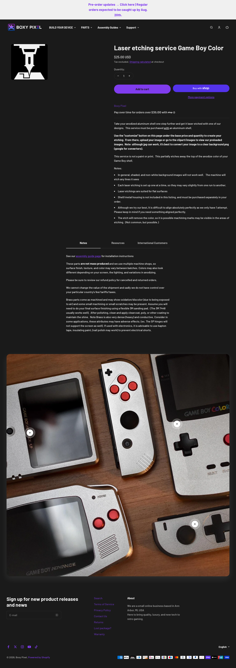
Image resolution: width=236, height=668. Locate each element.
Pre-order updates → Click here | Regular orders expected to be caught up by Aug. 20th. (118, 9)
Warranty (99, 634)
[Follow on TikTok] (36, 647)
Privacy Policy (102, 610)
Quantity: (119, 69)
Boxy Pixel (120, 105)
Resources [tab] (117, 243)
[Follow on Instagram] (22, 647)
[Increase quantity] (129, 76)
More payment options (201, 97)
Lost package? (102, 628)
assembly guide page (88, 256)
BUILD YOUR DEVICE (61, 27)
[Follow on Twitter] (15, 647)
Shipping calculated (140, 61)
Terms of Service (104, 604)
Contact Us (100, 616)
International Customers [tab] (152, 243)
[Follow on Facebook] (8, 647)
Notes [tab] (83, 243)
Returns (98, 622)
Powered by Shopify (39, 657)
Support (131, 27)
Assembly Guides (108, 27)
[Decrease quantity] (118, 76)
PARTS (85, 27)
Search (98, 598)
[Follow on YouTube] (29, 647)
